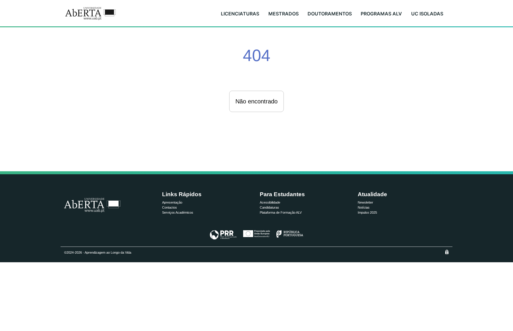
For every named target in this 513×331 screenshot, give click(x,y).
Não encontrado (256, 101)
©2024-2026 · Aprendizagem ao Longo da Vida (97, 252)
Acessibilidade (270, 202)
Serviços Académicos (177, 212)
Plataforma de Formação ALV (281, 212)
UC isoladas (427, 14)
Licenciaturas (240, 14)
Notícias (364, 207)
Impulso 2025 (367, 212)
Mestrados (283, 14)
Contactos (169, 207)
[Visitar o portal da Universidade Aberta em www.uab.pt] (92, 205)
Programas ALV (381, 14)
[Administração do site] (447, 252)
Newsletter (365, 202)
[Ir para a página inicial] (90, 13)
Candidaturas (269, 207)
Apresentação (172, 202)
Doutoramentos (330, 14)
